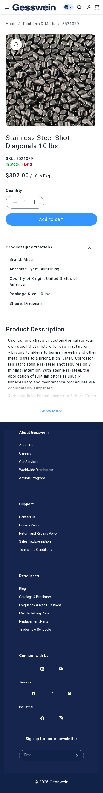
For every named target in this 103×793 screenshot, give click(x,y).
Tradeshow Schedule (35, 629)
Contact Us (27, 517)
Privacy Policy (29, 525)
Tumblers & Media (40, 23)
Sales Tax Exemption (35, 541)
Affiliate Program (32, 478)
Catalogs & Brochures (35, 597)
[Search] (79, 7)
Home (11, 23)
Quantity (14, 190)
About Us (26, 445)
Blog (22, 589)
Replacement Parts (33, 621)
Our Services (28, 462)
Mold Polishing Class (34, 613)
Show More (51, 411)
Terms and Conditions (35, 549)
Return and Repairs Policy (38, 533)
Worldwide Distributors (36, 470)
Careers (25, 453)
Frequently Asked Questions (40, 605)
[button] (7, 7)
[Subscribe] (75, 755)
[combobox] (79, 7)
